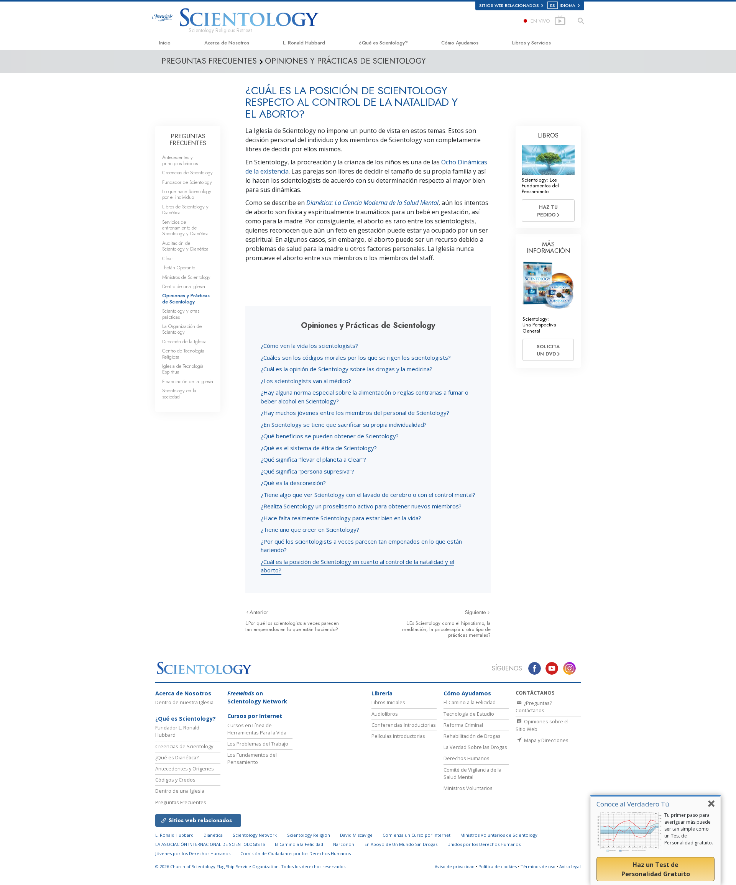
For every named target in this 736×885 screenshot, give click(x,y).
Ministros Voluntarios (468, 788)
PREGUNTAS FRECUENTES (187, 140)
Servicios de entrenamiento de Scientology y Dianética (185, 228)
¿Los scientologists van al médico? (306, 381)
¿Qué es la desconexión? (293, 483)
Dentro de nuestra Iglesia (184, 702)
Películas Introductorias (398, 736)
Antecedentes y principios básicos (180, 160)
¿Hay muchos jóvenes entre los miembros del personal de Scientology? (355, 412)
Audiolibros (384, 713)
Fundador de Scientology (187, 182)
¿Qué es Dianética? (177, 757)
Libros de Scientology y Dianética (185, 209)
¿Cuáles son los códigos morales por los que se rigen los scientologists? (356, 357)
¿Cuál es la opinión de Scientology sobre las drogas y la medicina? (346, 369)
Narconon (343, 844)
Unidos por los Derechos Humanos (484, 844)
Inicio (165, 42)
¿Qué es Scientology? (383, 42)
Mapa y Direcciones (545, 740)
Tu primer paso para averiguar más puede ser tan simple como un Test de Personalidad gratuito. (688, 829)
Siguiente (476, 612)
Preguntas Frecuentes (180, 802)
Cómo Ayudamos (459, 42)
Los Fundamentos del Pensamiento (252, 758)
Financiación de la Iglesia (187, 381)
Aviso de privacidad (455, 866)
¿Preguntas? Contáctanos (534, 707)
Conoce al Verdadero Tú (632, 804)
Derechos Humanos (467, 758)
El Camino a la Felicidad (470, 702)
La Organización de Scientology (182, 329)
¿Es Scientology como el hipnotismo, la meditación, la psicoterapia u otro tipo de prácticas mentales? (446, 629)
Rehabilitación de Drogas (472, 736)
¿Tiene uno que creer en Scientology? (310, 529)
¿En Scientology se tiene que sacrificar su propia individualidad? (344, 424)
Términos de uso (538, 866)
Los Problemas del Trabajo (257, 743)
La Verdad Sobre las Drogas (475, 747)
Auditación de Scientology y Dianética (185, 245)
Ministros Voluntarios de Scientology (498, 835)
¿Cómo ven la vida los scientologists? (309, 345)
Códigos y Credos (175, 779)
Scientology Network (255, 835)
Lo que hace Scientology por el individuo (186, 194)
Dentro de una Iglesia (183, 286)
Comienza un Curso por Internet (416, 835)
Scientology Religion (308, 835)
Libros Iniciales (388, 702)
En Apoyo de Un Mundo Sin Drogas (401, 844)
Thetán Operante (178, 267)
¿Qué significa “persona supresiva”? (307, 471)
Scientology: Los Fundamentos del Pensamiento (540, 185)
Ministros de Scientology (186, 277)
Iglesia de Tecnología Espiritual (183, 368)
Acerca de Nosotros (226, 42)
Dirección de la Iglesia (184, 341)
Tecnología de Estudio (469, 713)
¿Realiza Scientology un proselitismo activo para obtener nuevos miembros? (361, 506)
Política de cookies (497, 866)
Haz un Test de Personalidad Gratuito (655, 869)
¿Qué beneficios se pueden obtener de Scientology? (330, 436)
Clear (167, 258)
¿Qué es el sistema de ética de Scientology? (319, 448)
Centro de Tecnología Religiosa (183, 353)
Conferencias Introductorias (403, 724)
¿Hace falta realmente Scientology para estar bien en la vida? (341, 518)
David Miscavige (356, 835)
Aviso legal (570, 866)
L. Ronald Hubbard (304, 42)
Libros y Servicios (531, 42)
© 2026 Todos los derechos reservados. (251, 866)
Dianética (213, 835)
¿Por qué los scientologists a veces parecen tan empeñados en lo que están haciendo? (292, 626)
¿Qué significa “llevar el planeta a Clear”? (313, 459)
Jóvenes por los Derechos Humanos (192, 853)
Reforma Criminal (463, 724)
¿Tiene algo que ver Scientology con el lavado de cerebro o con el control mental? (368, 494)
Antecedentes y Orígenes (184, 768)
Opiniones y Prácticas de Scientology (186, 298)
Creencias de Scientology (187, 172)
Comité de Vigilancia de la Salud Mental (472, 773)
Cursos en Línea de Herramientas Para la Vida (256, 729)
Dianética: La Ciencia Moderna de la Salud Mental (372, 202)
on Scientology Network (257, 697)
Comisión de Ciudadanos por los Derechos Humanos (295, 853)
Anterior (259, 612)
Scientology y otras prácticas (180, 313)
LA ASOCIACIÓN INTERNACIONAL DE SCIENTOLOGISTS (210, 844)
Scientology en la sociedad (179, 393)
